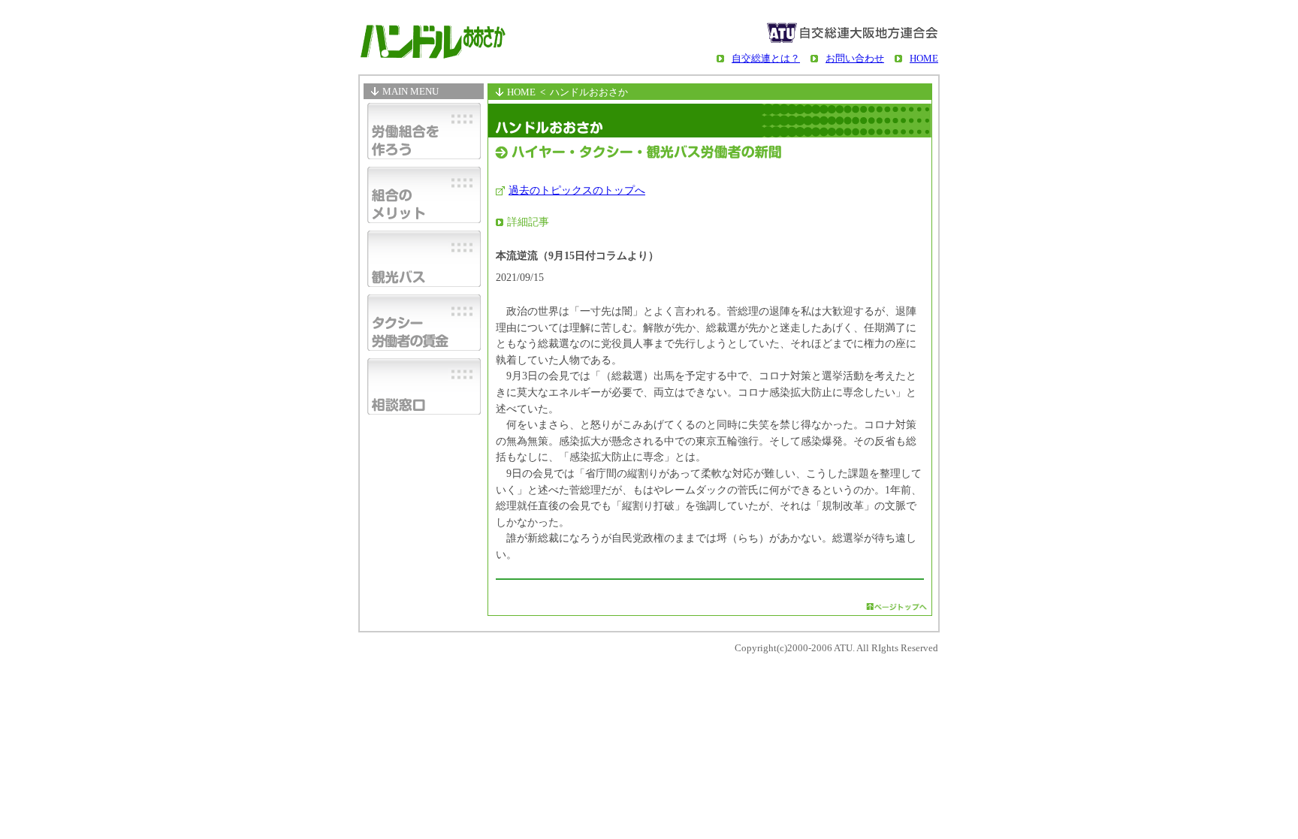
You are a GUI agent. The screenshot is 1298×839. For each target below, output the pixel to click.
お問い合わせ (855, 58)
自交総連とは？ (766, 58)
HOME (924, 58)
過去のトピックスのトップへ (577, 190)
